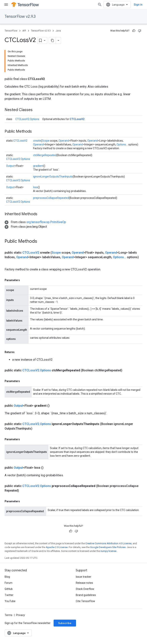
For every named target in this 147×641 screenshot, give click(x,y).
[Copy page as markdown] (52, 40)
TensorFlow (11, 30)
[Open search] (99, 4)
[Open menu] (6, 4)
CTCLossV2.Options (27, 119)
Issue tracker (83, 576)
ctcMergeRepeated (44, 155)
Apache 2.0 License (57, 547)
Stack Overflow (85, 588)
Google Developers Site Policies (108, 547)
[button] (35, 222)
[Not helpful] (139, 31)
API (24, 30)
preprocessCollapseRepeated (51, 197)
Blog (7, 576)
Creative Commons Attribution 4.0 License (108, 543)
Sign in (138, 4)
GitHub (9, 588)
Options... (122, 144)
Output (10, 165)
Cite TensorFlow (85, 601)
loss (35, 187)
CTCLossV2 (77, 119)
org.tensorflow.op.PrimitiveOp (46, 222)
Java (58, 30)
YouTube (10, 601)
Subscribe (64, 623)
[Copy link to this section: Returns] (18, 352)
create (37, 140)
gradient (38, 165)
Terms (8, 615)
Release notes (84, 582)
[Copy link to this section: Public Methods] (35, 131)
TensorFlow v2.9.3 (20, 16)
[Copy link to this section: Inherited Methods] (41, 214)
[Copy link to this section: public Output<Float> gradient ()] (54, 405)
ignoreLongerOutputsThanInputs (53, 176)
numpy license (108, 551)
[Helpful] (134, 31)
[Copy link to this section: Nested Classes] (36, 110)
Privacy (20, 615)
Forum (8, 582)
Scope (46, 140)
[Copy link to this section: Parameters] (24, 280)
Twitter (9, 595)
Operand (64, 140)
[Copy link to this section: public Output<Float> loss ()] (48, 467)
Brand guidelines (86, 595)
